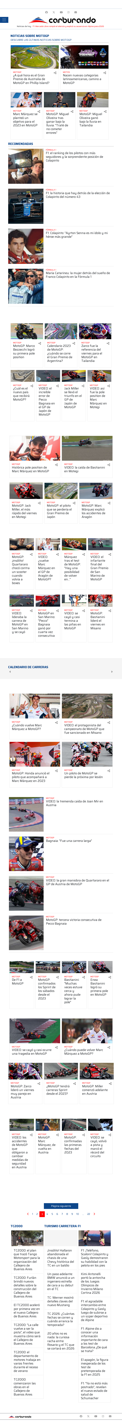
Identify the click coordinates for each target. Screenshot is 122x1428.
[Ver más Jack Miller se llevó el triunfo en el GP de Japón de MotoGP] (74, 376)
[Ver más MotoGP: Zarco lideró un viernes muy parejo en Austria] (25, 1071)
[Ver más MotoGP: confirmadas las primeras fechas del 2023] (74, 1125)
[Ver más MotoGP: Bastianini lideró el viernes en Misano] (100, 601)
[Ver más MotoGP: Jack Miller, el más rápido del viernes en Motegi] (26, 491)
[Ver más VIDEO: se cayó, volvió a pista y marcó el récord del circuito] (100, 1125)
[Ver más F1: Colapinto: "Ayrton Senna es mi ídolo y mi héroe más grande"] (25, 246)
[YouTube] (61, 12)
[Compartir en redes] (55, 72)
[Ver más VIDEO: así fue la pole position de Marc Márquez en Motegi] (99, 376)
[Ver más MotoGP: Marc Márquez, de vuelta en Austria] (48, 1125)
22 (88, 1214)
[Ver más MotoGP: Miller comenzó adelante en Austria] (97, 1071)
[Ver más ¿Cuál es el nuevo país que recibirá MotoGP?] (23, 376)
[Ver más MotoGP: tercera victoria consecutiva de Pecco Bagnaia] (26, 933)
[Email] (75, 12)
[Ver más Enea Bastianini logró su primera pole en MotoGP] (100, 967)
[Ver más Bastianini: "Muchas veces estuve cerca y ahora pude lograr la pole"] (74, 967)
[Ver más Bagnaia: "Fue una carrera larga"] (26, 854)
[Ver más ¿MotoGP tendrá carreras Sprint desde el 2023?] (61, 1071)
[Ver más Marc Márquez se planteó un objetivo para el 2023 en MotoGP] (26, 100)
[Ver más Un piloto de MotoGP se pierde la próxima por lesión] (87, 754)
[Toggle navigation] (4, 20)
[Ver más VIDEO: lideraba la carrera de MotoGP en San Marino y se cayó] (22, 601)
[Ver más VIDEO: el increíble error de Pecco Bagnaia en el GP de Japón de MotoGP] (48, 376)
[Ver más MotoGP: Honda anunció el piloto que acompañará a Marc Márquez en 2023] (35, 754)
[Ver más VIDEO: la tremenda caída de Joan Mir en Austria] (26, 814)
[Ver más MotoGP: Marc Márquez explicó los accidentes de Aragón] (95, 491)
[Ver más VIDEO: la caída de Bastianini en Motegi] (87, 448)
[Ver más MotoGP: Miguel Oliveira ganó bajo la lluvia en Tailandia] (92, 100)
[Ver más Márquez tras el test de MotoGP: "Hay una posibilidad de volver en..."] (74, 544)
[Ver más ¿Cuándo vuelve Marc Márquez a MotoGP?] (35, 706)
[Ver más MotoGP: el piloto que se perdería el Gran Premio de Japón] (61, 491)
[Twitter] (53, 12)
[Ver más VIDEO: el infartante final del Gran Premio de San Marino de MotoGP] (100, 544)
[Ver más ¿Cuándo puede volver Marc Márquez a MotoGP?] (87, 1030)
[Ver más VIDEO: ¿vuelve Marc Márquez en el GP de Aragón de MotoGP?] (48, 544)
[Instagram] (68, 12)
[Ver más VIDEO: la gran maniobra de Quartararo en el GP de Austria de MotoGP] (26, 893)
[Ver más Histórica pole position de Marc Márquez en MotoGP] (35, 448)
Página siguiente (61, 1206)
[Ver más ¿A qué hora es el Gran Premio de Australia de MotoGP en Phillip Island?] (35, 57)
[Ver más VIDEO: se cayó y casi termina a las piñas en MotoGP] (74, 601)
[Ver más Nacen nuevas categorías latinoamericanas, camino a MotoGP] (85, 57)
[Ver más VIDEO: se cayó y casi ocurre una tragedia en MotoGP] (35, 1030)
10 (77, 1214)
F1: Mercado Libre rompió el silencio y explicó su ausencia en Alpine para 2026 (68, 26)
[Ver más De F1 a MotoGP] (22, 967)
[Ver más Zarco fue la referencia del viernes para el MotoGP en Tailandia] (95, 331)
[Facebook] (46, 12)
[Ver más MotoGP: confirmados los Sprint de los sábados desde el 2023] (48, 967)
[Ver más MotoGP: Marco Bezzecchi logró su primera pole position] (27, 331)
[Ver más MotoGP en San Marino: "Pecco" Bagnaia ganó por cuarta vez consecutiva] (48, 601)
